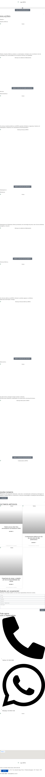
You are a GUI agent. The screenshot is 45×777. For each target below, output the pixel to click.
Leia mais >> (11, 531)
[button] (22, 8)
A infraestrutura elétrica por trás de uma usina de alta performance (34, 538)
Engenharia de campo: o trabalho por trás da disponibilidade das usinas (11, 580)
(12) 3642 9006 (3, 773)
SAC (5, 770)
